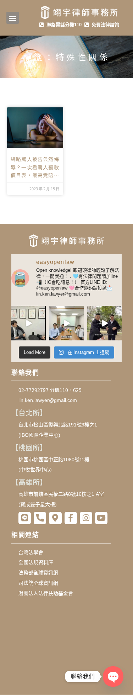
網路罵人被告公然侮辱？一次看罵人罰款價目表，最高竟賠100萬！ (35, 167)
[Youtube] (101, 518)
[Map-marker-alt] (55, 518)
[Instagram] (86, 518)
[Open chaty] (112, 676)
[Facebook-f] (71, 518)
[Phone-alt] (40, 518)
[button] (12, 18)
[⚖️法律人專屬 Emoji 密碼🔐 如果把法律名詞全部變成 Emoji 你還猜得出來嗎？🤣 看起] (66, 323)
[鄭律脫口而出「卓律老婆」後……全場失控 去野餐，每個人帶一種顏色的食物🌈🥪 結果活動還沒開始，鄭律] (104, 323)
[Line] (24, 518)
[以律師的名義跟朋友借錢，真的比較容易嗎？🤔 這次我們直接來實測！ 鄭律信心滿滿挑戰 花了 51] (28, 323)
